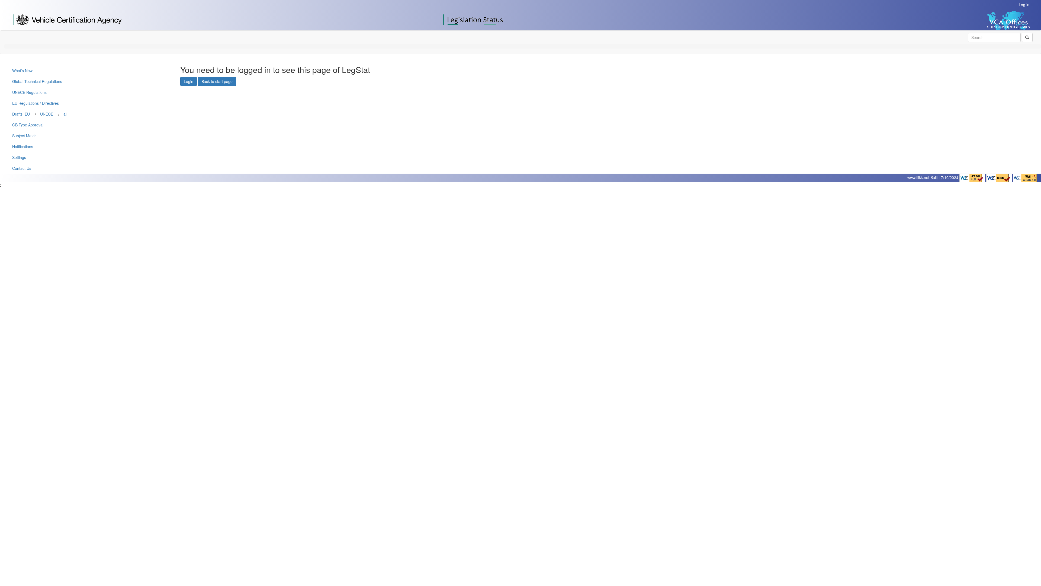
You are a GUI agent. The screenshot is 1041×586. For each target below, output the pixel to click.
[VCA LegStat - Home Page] (474, 19)
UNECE (46, 114)
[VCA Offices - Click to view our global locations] (997, 19)
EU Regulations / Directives (35, 103)
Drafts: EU (21, 114)
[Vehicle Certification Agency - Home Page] (67, 19)
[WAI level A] (1025, 177)
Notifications (22, 146)
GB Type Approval (27, 125)
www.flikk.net (918, 177)
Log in (1024, 4)
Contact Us (21, 168)
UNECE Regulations (29, 92)
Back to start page (217, 81)
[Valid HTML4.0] (972, 177)
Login (188, 81)
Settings (19, 157)
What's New (22, 70)
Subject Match (24, 135)
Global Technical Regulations (37, 81)
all (65, 114)
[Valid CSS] (999, 177)
